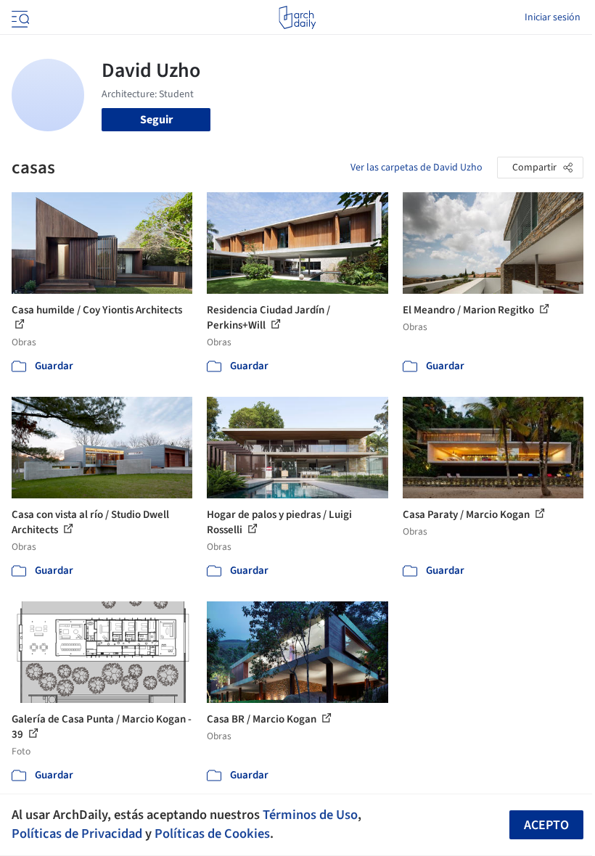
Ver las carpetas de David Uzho (416, 167)
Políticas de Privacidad (77, 833)
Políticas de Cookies (212, 833)
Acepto (546, 825)
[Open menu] (19, 17)
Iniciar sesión (552, 17)
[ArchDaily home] (297, 17)
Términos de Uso (310, 814)
